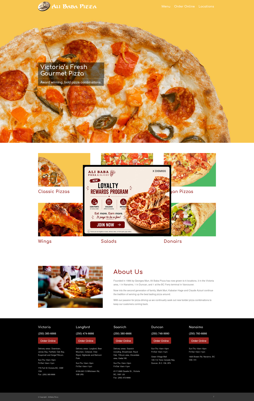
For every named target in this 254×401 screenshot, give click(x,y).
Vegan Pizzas (178, 191)
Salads (109, 241)
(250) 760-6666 (198, 333)
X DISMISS (159, 171)
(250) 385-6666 (47, 333)
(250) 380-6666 (122, 333)
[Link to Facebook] (214, 396)
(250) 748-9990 (160, 333)
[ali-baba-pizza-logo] (67, 8)
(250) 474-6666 (85, 333)
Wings (45, 241)
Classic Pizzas (54, 191)
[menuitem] (166, 6)
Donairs (173, 241)
